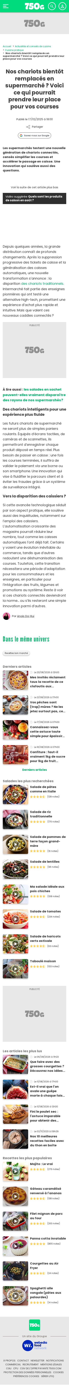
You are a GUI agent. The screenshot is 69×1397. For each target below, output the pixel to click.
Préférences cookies (26, 1376)
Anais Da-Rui (25, 616)
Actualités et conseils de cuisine (33, 46)
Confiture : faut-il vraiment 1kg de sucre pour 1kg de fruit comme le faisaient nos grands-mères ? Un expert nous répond (48, 756)
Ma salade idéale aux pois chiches (47, 888)
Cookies (58, 1372)
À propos (9, 1360)
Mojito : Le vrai (41, 1164)
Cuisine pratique (14, 50)
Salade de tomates (45, 911)
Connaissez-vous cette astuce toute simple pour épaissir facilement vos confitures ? (46, 731)
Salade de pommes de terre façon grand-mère (48, 841)
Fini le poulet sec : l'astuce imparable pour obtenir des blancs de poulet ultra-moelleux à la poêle (45, 1116)
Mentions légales (51, 1364)
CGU (8, 1368)
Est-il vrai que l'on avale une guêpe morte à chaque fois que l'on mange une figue (46, 1091)
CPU (15, 1368)
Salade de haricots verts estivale (45, 938)
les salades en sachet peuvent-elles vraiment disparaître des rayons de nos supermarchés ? (34, 394)
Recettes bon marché (16, 653)
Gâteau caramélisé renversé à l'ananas (46, 1191)
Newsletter (37, 1360)
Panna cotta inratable (48, 1238)
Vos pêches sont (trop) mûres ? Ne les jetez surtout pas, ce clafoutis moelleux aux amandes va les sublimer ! (46, 707)
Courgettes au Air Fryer (44, 1265)
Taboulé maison (43, 961)
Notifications (55, 1360)
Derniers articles (34, 770)
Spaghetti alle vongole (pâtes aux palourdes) (45, 1292)
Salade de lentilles (45, 862)
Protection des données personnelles (27, 1372)
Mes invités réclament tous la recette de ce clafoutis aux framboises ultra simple (48, 682)
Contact (23, 1360)
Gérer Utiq (47, 1376)
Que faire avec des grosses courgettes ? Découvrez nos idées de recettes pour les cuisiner (47, 1066)
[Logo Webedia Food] (34, 1345)
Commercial (13, 1364)
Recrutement (31, 1364)
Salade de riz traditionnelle (41, 814)
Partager (37, 127)
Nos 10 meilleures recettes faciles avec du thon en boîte (47, 1140)
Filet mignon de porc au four (46, 1216)
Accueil (7, 46)
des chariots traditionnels (42, 283)
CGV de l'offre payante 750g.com (40, 1368)
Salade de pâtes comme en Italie (43, 789)
